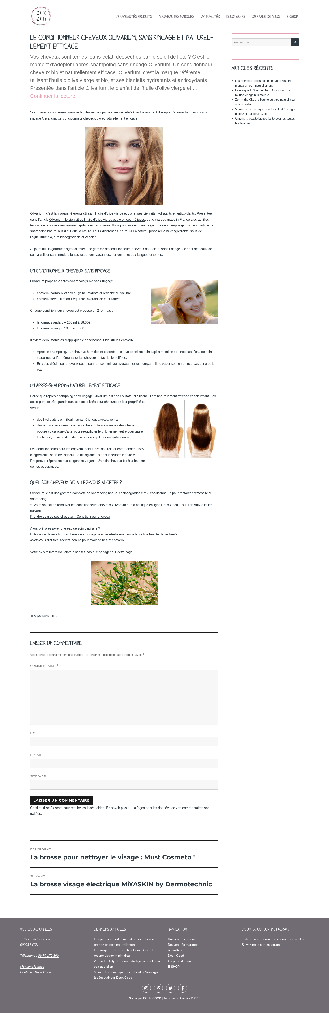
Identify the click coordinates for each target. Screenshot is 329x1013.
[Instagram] (146, 988)
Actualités (210, 16)
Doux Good (236, 16)
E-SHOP (292, 16)
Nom (34, 733)
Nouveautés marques (176, 16)
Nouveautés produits (134, 16)
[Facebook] (182, 988)
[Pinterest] (158, 988)
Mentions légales (32, 966)
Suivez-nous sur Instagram (261, 944)
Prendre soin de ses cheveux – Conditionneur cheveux (70, 516)
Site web (38, 776)
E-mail (36, 754)
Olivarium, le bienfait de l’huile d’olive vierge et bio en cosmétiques (97, 219)
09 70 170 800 (48, 955)
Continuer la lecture (52, 96)
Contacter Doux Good (35, 972)
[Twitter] (170, 988)
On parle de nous (266, 16)
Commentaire (44, 666)
